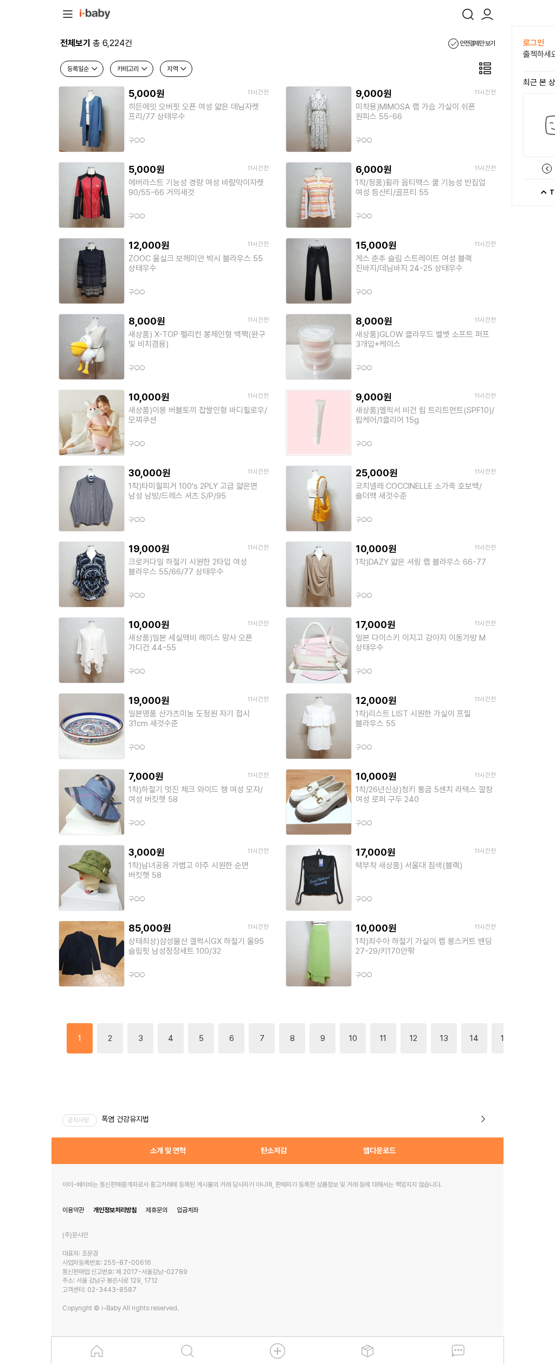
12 (413, 1038)
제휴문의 (156, 1210)
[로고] (95, 13)
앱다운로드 (379, 1150)
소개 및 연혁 (168, 1150)
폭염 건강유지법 (125, 1119)
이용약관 (73, 1210)
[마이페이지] (487, 13)
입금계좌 (187, 1210)
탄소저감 (274, 1150)
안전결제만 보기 (477, 43)
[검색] (467, 13)
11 (383, 1038)
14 (474, 1038)
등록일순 (79, 69)
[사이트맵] (68, 13)
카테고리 (128, 69)
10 (353, 1038)
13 (444, 1038)
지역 (173, 69)
